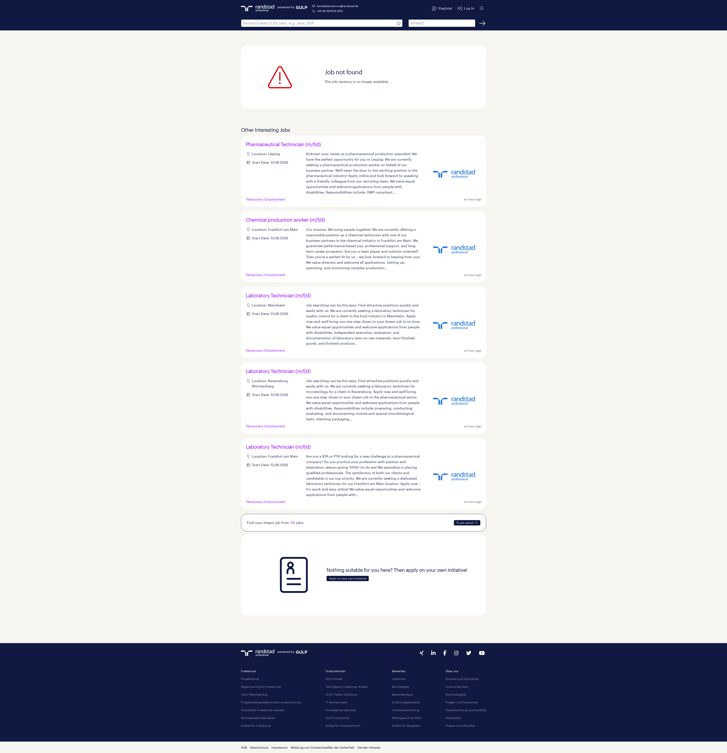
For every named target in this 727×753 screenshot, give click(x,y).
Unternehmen (336, 671)
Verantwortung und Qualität (466, 710)
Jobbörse (398, 679)
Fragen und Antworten (462, 702)
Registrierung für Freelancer (261, 686)
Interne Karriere (457, 686)
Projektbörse (250, 679)
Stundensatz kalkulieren (258, 718)
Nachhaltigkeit (456, 694)
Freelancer (248, 671)
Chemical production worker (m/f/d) (285, 220)
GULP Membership (254, 694)
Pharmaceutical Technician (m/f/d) (283, 144)
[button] (398, 23)
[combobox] (321, 23)
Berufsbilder (400, 686)
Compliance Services (341, 710)
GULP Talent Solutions (341, 694)
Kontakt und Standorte (462, 679)
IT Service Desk (336, 702)
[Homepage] (257, 8)
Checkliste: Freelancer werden (263, 710)
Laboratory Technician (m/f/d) (278, 295)
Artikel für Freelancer (256, 725)
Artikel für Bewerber (406, 725)
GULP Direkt (334, 679)
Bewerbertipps (402, 694)
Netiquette (453, 718)
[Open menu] (481, 8)
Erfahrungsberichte (406, 702)
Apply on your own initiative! (347, 578)
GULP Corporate (337, 718)
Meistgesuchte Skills (406, 718)
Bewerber (399, 671)
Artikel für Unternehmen (343, 725)
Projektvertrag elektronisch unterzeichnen (271, 702)
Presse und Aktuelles (460, 725)
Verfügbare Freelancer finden (347, 686)
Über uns (452, 671)
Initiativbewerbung (405, 710)
